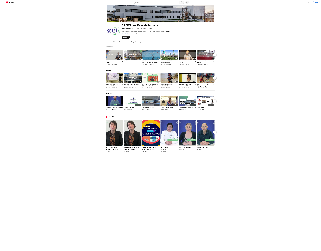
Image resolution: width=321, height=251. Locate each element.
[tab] (109, 42)
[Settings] (308, 2)
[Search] (181, 2)
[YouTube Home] (10, 2)
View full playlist (109, 111)
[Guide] (3, 2)
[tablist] (160, 42)
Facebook (125, 33)
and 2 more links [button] (133, 33)
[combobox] (156, 2)
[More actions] (122, 61)
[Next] (215, 54)
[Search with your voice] (187, 2)
